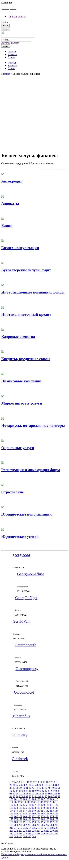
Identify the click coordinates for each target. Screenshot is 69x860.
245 (20, 836)
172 (38, 816)
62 (43, 790)
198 (56, 822)
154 (56, 810)
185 (47, 819)
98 (55, 796)
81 (52, 793)
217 (43, 827)
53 (14, 790)
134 (16, 807)
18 (53, 782)
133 (11, 807)
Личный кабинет (17, 16)
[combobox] (16, 22)
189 (16, 822)
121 (55, 802)
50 (55, 787)
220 (56, 827)
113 (20, 802)
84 (10, 796)
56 (23, 790)
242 (56, 833)
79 (46, 793)
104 (29, 799)
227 (38, 830)
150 (38, 810)
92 (36, 796)
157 (20, 813)
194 (38, 822)
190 (20, 822)
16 (47, 782)
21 (14, 785)
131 (52, 805)
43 (33, 787)
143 (56, 807)
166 (11, 816)
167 (16, 816)
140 (43, 807)
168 (20, 816)
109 (52, 799)
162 (43, 813)
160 (34, 813)
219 (52, 827)
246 (25, 836)
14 (40, 782)
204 (34, 825)
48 (49, 787)
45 (39, 787)
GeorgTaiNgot (26, 598)
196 (47, 822)
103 (25, 799)
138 (34, 807)
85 (14, 796)
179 (20, 819)
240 (47, 833)
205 (38, 825)
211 (16, 827)
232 (11, 833)
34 (55, 785)
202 (25, 825)
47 (46, 787)
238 (38, 833)
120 (50, 802)
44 (36, 787)
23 (20, 785)
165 (56, 813)
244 (16, 836)
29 (39, 785)
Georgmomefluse (30, 574)
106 (38, 799)
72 (23, 793)
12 (34, 782)
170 (29, 816)
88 (23, 796)
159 (29, 813)
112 (15, 802)
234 (20, 833)
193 (34, 822)
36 (10, 787)
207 (47, 825)
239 (43, 833)
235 (25, 833)
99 (59, 796)
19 (57, 782)
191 (25, 822)
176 (56, 816)
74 (30, 793)
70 (17, 793)
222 (16, 830)
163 (47, 813)
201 (20, 825)
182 (34, 819)
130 (47, 805)
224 (25, 830)
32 (49, 785)
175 (52, 816)
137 (29, 807)
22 (17, 785)
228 (43, 830)
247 (29, 836)
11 (31, 782)
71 (20, 793)
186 (52, 819)
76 (36, 793)
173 (43, 816)
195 (43, 822)
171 (34, 816)
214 (29, 827)
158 (25, 813)
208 (52, 825)
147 (25, 810)
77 (39, 793)
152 (47, 810)
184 (43, 819)
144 (11, 810)
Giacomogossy (27, 669)
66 (55, 790)
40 (23, 787)
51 (59, 787)
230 (52, 830)
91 (33, 796)
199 (11, 825)
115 (28, 802)
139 (38, 807)
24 (23, 785)
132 (56, 805)
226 (34, 830)
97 (52, 796)
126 (29, 805)
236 (29, 833)
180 (25, 819)
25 (27, 785)
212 (20, 827)
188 (11, 822)
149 (34, 810)
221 (11, 830)
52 (10, 790)
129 (43, 805)
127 (34, 805)
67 (59, 790)
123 (16, 805)
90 (30, 796)
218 (47, 827)
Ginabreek (20, 759)
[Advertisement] (34, 112)
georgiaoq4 (21, 555)
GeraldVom (21, 621)
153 (52, 810)
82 (55, 793)
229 (47, 830)
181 (29, 819)
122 (11, 805)
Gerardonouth (25, 645)
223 (20, 830)
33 (52, 785)
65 (52, 790)
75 (33, 793)
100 (11, 799)
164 (52, 813)
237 (34, 833)
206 (43, 825)
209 (56, 825)
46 (43, 787)
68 (10, 793)
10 (28, 782)
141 (47, 807)
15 (44, 782)
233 (16, 833)
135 (20, 807)
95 (46, 796)
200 (16, 825)
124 (20, 805)
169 (25, 816)
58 (30, 790)
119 (46, 802)
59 (33, 790)
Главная (5, 73)
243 (11, 836)
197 (52, 822)
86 (17, 796)
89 (27, 796)
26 (30, 785)
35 (59, 785)
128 (38, 805)
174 (47, 816)
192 (29, 822)
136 (25, 807)
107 (43, 799)
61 (39, 790)
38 (17, 787)
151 (43, 810)
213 (25, 827)
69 (14, 793)
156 (16, 813)
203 (29, 825)
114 (24, 802)
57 (27, 790)
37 (14, 787)
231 (56, 830)
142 (52, 807)
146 (20, 810)
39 (20, 787)
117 (37, 802)
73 (27, 793)
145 (16, 810)
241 (52, 833)
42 (30, 787)
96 (49, 796)
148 (29, 810)
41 (27, 787)
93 (39, 796)
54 (17, 790)
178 (16, 819)
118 (41, 802)
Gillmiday (19, 735)
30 (43, 785)
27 (33, 785)
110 (56, 799)
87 (20, 796)
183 (38, 819)
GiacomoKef (24, 692)
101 (16, 799)
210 (11, 827)
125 (25, 805)
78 (43, 793)
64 (49, 790)
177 (11, 819)
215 (34, 827)
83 (59, 793)
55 (20, 790)
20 (10, 785)
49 (52, 787)
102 (20, 799)
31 (46, 785)
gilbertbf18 (21, 716)
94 (43, 796)
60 (36, 790)
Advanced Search (10, 42)
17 (50, 782)
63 (46, 790)
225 (29, 830)
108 (47, 799)
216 (38, 827)
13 (37, 782)
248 (34, 836)
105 (34, 799)
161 (38, 813)
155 (11, 813)
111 (11, 802)
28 (36, 785)
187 (56, 819)
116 (33, 802)
